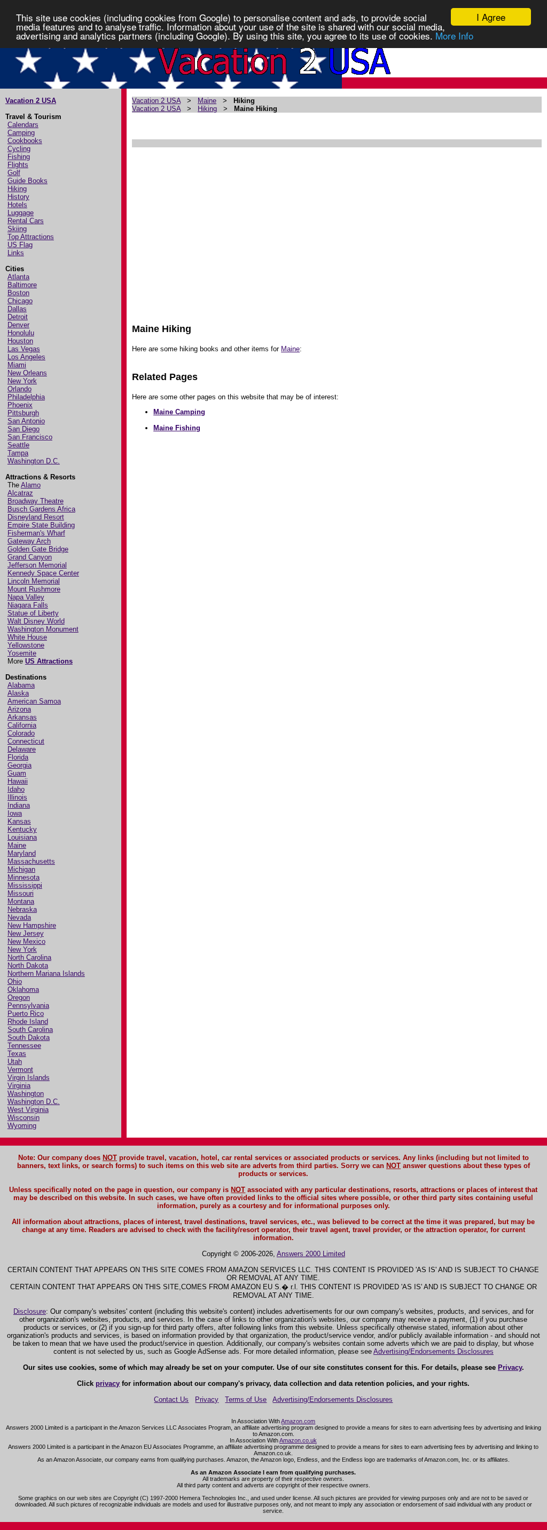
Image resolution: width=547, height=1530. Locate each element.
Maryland (21, 853)
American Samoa (34, 701)
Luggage (20, 213)
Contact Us (171, 1399)
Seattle (18, 445)
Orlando (19, 389)
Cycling (18, 149)
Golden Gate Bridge (37, 549)
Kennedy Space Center (43, 573)
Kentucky (22, 829)
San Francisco (29, 437)
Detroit (17, 317)
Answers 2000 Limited (311, 1254)
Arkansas (22, 717)
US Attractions (49, 661)
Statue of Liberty (33, 613)
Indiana (18, 805)
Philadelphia (26, 397)
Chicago (20, 301)
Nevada (19, 917)
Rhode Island (27, 1022)
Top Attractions (30, 237)
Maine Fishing (176, 428)
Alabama (21, 685)
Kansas (19, 821)
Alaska (18, 693)
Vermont (20, 1070)
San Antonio (26, 421)
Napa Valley (25, 597)
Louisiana (22, 837)
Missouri (20, 893)
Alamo (31, 485)
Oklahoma (23, 989)
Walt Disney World (36, 621)
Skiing (17, 229)
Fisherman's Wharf (36, 533)
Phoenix (20, 405)
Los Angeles (26, 357)
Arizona (19, 709)
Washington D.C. (33, 461)
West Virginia (28, 1110)
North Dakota (27, 965)
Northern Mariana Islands (46, 973)
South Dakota (28, 1038)
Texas (16, 1054)
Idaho (16, 789)
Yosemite (21, 653)
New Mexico (26, 941)
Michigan (21, 869)
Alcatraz (20, 493)
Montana (20, 901)
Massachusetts (31, 861)
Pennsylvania (28, 1005)
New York (22, 381)
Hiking (17, 189)
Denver (18, 325)
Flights (17, 165)
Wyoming (21, 1126)
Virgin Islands (28, 1078)
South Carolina (30, 1030)
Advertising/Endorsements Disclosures (433, 1351)
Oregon (18, 997)
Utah (14, 1062)
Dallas (17, 309)
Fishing (18, 157)
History (18, 197)
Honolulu (20, 333)
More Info (454, 35)
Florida (17, 757)
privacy (108, 1383)
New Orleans (27, 373)
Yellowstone (25, 645)
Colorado (21, 733)
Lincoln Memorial (33, 581)
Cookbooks (24, 141)
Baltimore (22, 285)
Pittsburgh (23, 413)
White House (27, 637)
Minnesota (23, 877)
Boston (18, 293)
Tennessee (24, 1046)
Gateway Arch (29, 541)
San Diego (23, 429)
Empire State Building (41, 525)
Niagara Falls (27, 605)
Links (15, 253)
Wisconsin (23, 1118)
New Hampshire (31, 925)
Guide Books (27, 181)
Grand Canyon (29, 557)
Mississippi (24, 885)
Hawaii (17, 781)
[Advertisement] (336, 230)
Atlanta (18, 277)
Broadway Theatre (35, 501)
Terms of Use (246, 1399)
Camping (21, 133)
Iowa (14, 813)
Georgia (19, 765)
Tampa (17, 453)
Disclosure (29, 1311)
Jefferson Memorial (37, 565)
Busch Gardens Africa (41, 509)
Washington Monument (43, 629)
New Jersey (25, 933)
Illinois (17, 797)
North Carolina (29, 957)
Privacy (510, 1367)
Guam (16, 773)
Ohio (14, 981)
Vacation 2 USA (30, 101)
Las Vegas (23, 349)
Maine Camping (179, 412)
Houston (20, 341)
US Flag (20, 245)
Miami (16, 365)
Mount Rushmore (33, 589)
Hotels (17, 205)
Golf (13, 173)
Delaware (21, 749)
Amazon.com (298, 1421)
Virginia (18, 1086)
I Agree (490, 16)
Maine (16, 845)
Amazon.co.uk (298, 1440)
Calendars (22, 125)
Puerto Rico (25, 1014)
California (21, 725)
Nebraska (22, 909)
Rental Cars (25, 221)
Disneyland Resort (35, 517)
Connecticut (25, 741)
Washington (25, 1094)
